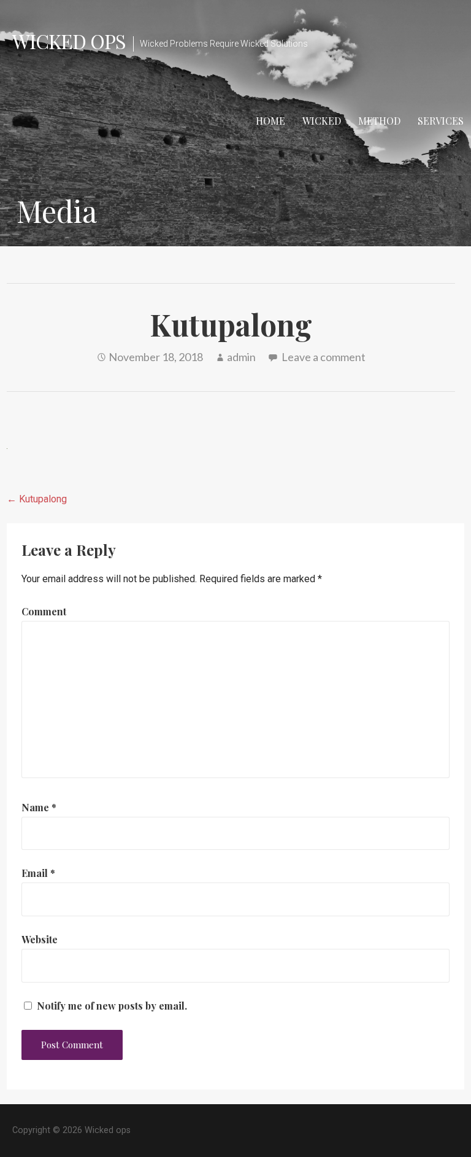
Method (379, 120)
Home (270, 120)
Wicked (321, 120)
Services (441, 120)
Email (38, 873)
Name (38, 807)
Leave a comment (323, 357)
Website (39, 939)
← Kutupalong (37, 499)
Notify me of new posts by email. (112, 1005)
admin (241, 357)
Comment (43, 611)
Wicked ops (69, 41)
